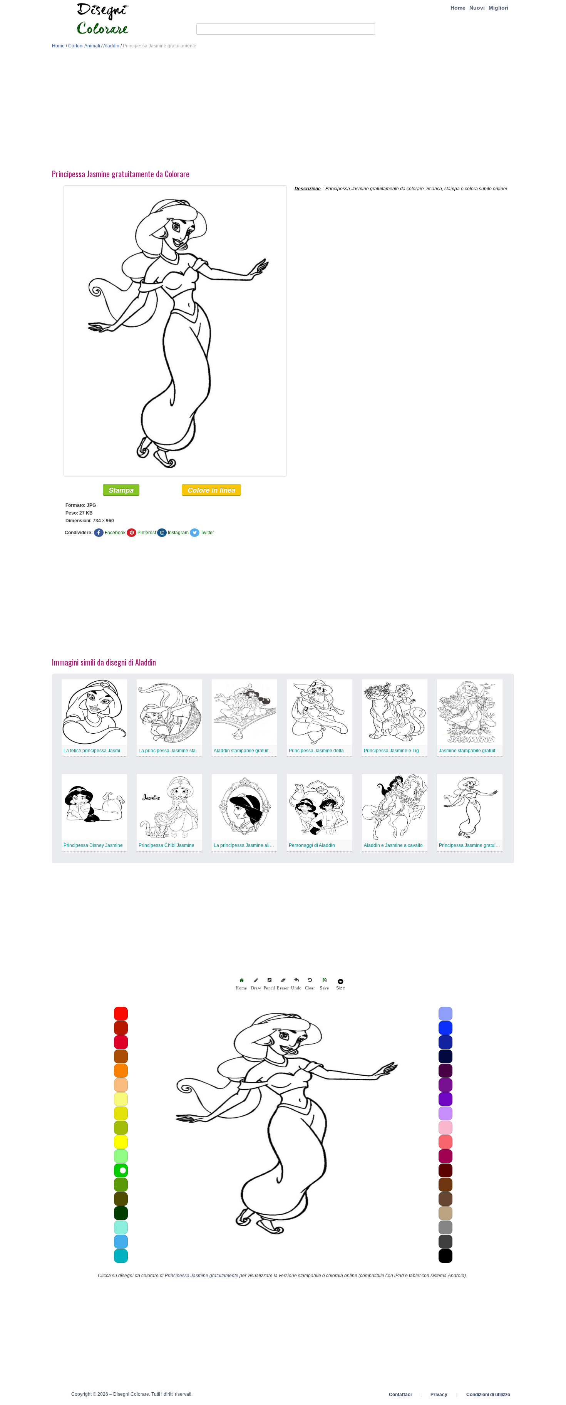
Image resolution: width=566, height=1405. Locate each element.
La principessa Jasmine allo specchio (253, 845)
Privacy (438, 1394)
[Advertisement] (283, 111)
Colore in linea (211, 490)
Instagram (178, 532)
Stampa (121, 490)
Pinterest (146, 532)
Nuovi (477, 8)
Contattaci (400, 1394)
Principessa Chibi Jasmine (166, 845)
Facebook (115, 532)
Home (458, 8)
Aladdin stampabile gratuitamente (249, 750)
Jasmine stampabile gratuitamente (475, 750)
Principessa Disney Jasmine (93, 845)
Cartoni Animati (84, 46)
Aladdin (111, 46)
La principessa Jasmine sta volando (176, 750)
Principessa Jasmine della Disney (324, 750)
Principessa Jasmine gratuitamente (475, 845)
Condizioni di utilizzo (488, 1394)
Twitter (207, 532)
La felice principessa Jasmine (95, 750)
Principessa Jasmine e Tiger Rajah (400, 750)
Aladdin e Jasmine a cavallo (393, 845)
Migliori (498, 8)
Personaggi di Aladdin (312, 845)
